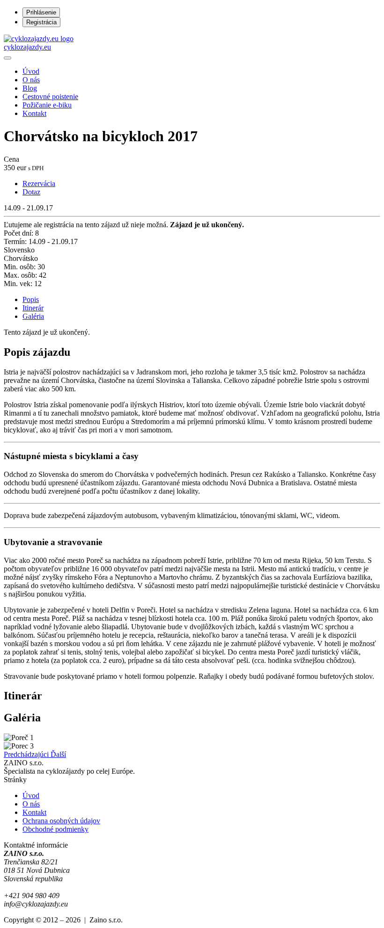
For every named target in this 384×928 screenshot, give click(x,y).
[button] (27, 754)
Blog (29, 88)
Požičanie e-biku (47, 105)
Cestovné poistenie (50, 97)
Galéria (33, 316)
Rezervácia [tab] (38, 183)
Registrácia (41, 22)
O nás (31, 80)
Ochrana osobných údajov (61, 821)
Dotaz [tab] (31, 192)
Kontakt (34, 113)
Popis (30, 299)
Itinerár (33, 308)
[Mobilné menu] (7, 58)
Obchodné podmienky (55, 829)
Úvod (30, 71)
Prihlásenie (41, 12)
